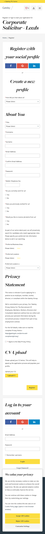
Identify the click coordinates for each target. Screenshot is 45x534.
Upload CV (12, 375)
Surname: (8, 142)
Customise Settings (22, 526)
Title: (7, 122)
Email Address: (10, 152)
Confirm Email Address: (13, 161)
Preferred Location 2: (12, 264)
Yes (8, 195)
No (8, 198)
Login (22, 461)
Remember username (14, 455)
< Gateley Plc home (10, 1)
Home (5, 38)
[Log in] (33, 8)
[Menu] (39, 8)
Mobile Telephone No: (13, 181)
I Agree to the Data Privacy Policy (19, 342)
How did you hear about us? (14, 97)
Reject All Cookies (22, 521)
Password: (9, 171)
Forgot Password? (22, 468)
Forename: (9, 132)
